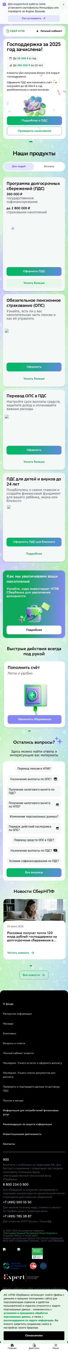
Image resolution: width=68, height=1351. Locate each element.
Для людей (19, 166)
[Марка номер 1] (33, 1266)
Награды (8, 1023)
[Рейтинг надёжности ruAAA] (21, 1277)
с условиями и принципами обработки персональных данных (28, 1313)
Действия (34, 1348)
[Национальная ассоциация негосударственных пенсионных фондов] (43, 1266)
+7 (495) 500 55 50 (17, 1202)
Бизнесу (49, 166)
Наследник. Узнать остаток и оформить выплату (32, 1063)
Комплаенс (9, 1033)
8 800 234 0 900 (15, 1185)
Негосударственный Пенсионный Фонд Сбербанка (30, 1233)
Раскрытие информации (17, 1014)
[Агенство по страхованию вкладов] (8, 1253)
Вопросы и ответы (14, 1043)
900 (6, 1160)
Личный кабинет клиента (18, 1053)
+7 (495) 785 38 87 (17, 1216)
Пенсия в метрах (13, 1100)
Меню (56, 1348)
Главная (12, 1348)
